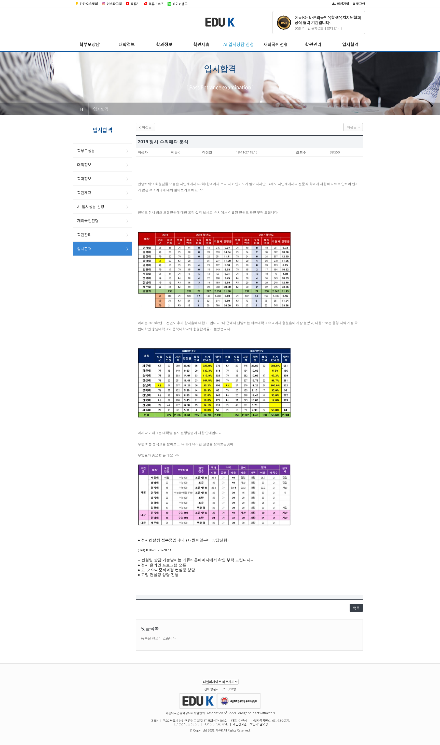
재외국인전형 (276, 44)
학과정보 (164, 44)
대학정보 (127, 44)
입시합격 (350, 44)
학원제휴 (201, 44)
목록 (356, 608)
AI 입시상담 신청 (238, 44)
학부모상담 (89, 44)
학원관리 (313, 44)
